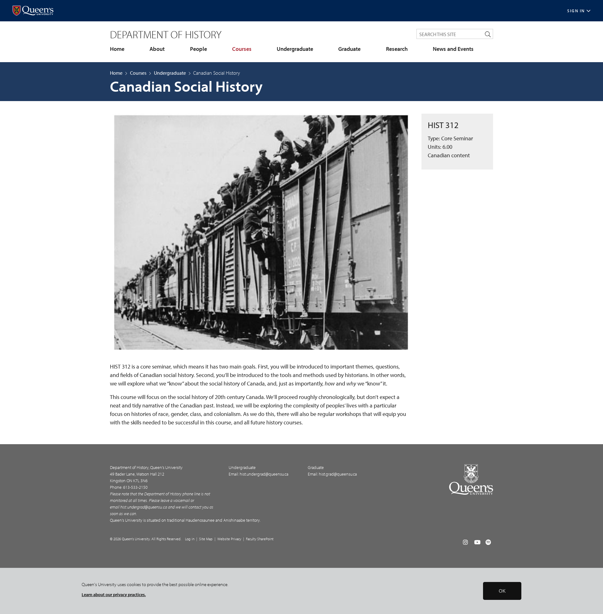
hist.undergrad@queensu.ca (143, 507)
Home (117, 49)
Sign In (576, 10)
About (157, 49)
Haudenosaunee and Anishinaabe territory (223, 520)
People (198, 49)
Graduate (349, 49)
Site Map (206, 538)
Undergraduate (295, 49)
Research (397, 49)
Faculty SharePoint (260, 538)
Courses (242, 49)
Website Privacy (229, 538)
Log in (189, 538)
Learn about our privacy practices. (114, 594)
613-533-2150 (135, 487)
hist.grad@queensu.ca (338, 474)
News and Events (453, 49)
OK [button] (502, 591)
